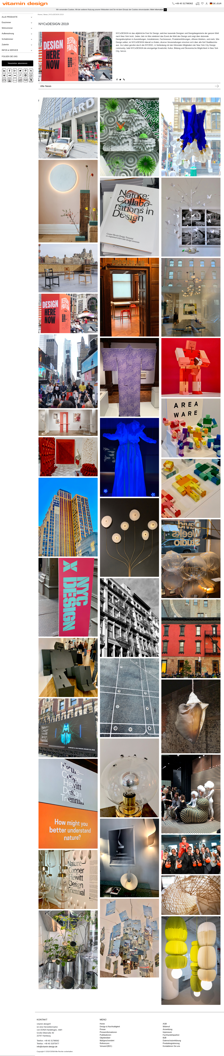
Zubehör (5, 45)
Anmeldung (167, 1029)
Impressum (167, 1032)
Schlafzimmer (7, 39)
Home (40, 14)
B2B (164, 1038)
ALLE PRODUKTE (10, 17)
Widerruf (166, 1027)
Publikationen (105, 1035)
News (46, 14)
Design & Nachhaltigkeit (110, 1027)
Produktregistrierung (171, 1043)
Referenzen (104, 1043)
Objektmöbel (105, 1038)
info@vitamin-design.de (47, 1047)
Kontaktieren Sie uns (171, 1046)
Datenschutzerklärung (172, 1041)
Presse (103, 1029)
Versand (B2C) (106, 1046)
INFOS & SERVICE (10, 50)
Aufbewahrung (8, 33)
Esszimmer (6, 22)
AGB (165, 1024)
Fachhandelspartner (171, 1035)
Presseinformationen (108, 1032)
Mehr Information (156, 9)
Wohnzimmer (7, 28)
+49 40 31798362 (184, 3)
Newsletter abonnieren (17, 63)
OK (165, 9)
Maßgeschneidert (107, 1041)
